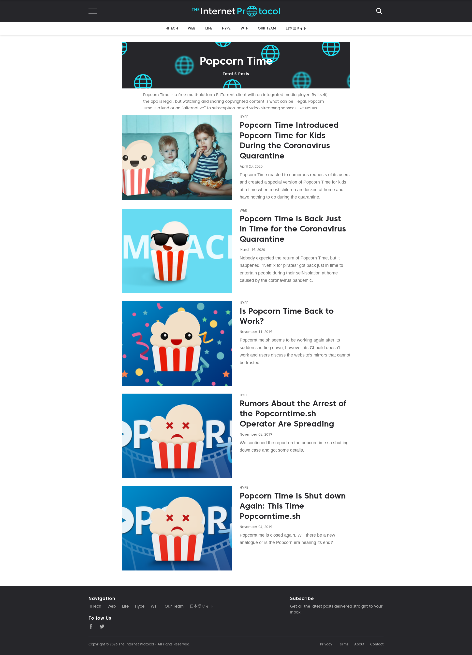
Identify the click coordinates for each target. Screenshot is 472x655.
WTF (244, 28)
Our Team (267, 28)
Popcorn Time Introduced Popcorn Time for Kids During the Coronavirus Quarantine (289, 140)
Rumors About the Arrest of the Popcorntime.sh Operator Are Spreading (293, 414)
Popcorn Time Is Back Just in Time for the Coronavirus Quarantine (293, 229)
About (359, 644)
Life (208, 28)
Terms (343, 644)
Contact (377, 644)
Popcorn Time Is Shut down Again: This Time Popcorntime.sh (293, 506)
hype (244, 116)
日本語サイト (296, 28)
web (243, 210)
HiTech (171, 28)
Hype (226, 28)
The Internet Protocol (136, 644)
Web (191, 28)
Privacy (326, 644)
